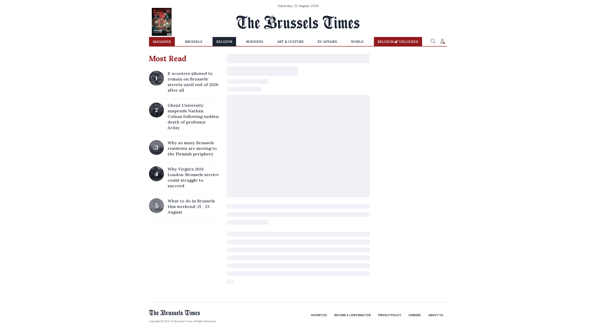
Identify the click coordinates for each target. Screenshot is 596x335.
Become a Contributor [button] (352, 315)
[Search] (433, 41)
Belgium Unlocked (398, 42)
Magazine (162, 42)
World (357, 42)
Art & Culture (290, 42)
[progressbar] (298, 58)
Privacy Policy (389, 315)
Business (254, 42)
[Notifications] (442, 41)
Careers (414, 315)
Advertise (319, 315)
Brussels (193, 42)
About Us (435, 315)
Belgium (224, 42)
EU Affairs (327, 42)
